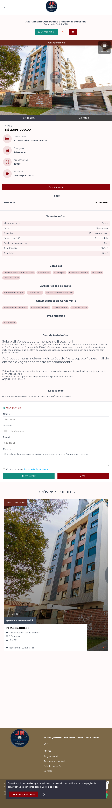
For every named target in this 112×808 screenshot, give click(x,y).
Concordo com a (27, 469)
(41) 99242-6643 (14, 408)
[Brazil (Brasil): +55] (6, 431)
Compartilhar (48, 31)
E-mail (83, 476)
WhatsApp (30, 476)
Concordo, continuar (23, 794)
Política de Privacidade (36, 469)
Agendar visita (56, 187)
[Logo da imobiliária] (19, 753)
